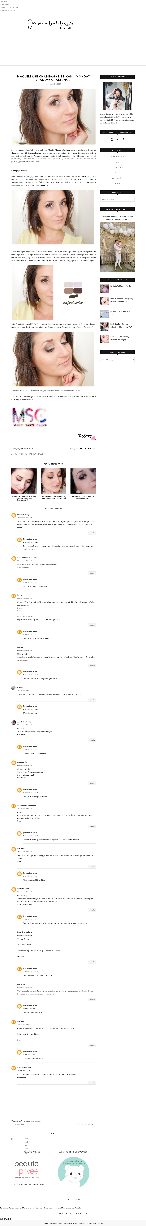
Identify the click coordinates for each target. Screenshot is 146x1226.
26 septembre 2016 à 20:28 (30, 709)
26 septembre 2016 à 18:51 (24, 808)
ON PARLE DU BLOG (9, 7)
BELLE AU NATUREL (117, 157)
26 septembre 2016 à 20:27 (30, 582)
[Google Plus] (89, 449)
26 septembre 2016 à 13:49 (24, 725)
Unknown (21, 848)
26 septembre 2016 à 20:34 (30, 675)
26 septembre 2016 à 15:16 (24, 765)
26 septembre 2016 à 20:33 (30, 836)
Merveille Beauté (23, 888)
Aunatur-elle (22, 762)
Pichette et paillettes (25, 932)
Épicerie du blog (98, 1223)
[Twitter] (81, 449)
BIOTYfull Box (117, 167)
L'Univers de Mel (24, 1067)
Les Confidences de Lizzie (27, 557)
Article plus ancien (85, 1124)
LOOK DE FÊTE (117, 178)
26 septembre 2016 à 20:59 (30, 971)
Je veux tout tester (30, 539)
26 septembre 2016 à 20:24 (30, 542)
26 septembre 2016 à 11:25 (24, 517)
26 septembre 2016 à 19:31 (24, 851)
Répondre (92, 533)
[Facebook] (85, 449)
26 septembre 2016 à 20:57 (30, 919)
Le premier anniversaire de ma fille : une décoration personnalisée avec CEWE (117, 217)
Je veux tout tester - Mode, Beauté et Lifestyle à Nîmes (63, 1223)
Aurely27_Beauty (24, 721)
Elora (19, 595)
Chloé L (20, 687)
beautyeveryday (23, 514)
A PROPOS (4, 4)
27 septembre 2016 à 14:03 (24, 1024)
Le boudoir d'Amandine (26, 805)
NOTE (82, 182)
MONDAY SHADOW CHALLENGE (33, 454)
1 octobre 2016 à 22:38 (23, 1070)
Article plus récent (22, 1124)
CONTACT (4, 1)
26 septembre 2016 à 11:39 (24, 561)
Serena (20, 647)
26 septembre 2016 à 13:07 (24, 690)
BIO (117, 162)
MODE (117, 183)
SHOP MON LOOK (7, 10)
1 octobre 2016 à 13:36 (29, 1008)
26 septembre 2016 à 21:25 (24, 987)
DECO (117, 173)
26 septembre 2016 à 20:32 (30, 749)
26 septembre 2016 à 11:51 (24, 598)
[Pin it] (94, 449)
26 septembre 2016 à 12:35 (24, 650)
